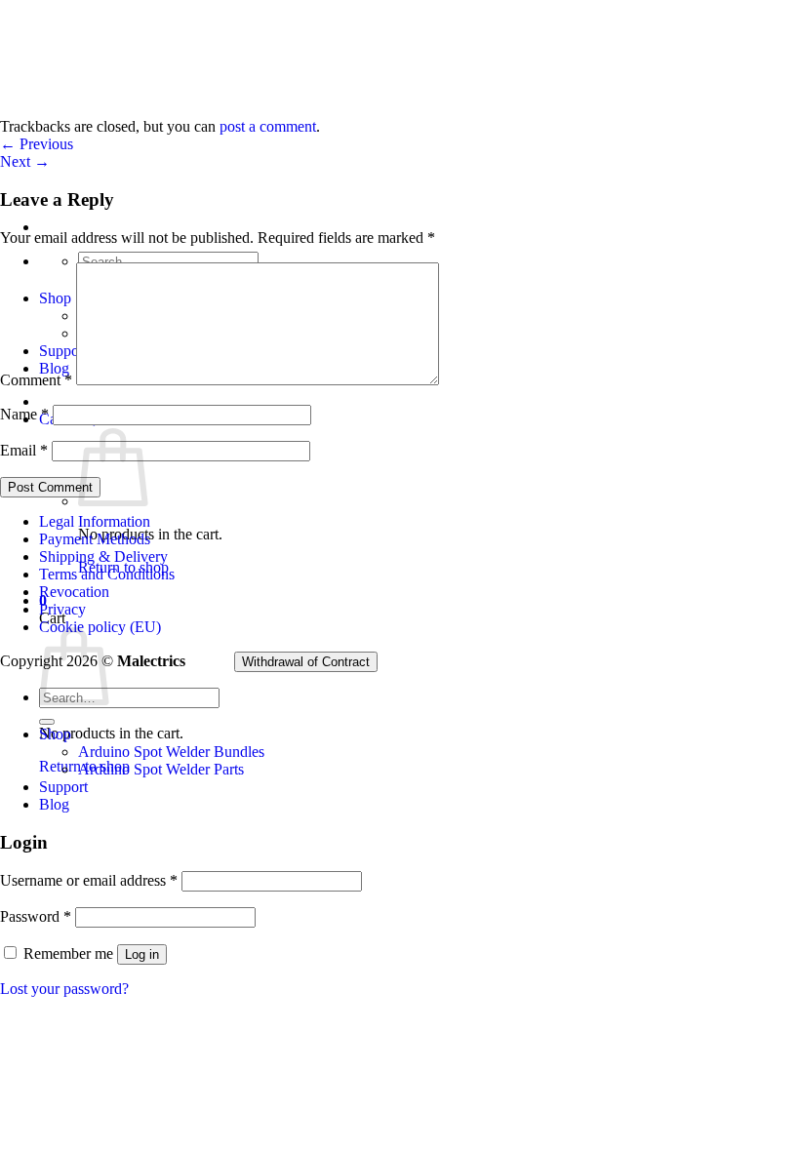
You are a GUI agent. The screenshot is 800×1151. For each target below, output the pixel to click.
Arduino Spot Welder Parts (161, 769)
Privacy (62, 609)
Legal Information (94, 521)
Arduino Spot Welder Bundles (171, 751)
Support (63, 786)
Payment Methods (94, 539)
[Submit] (47, 722)
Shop (55, 734)
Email (24, 450)
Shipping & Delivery (103, 556)
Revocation (74, 591)
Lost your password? (64, 988)
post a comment (268, 126)
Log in (142, 954)
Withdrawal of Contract (306, 662)
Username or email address (89, 880)
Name (24, 414)
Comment (36, 380)
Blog (54, 804)
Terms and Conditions (107, 574)
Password (35, 916)
